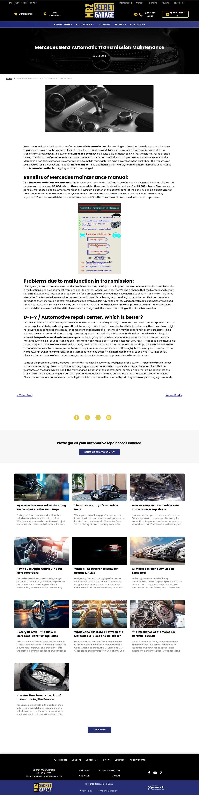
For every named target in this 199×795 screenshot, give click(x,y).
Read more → (25, 530)
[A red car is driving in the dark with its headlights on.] (99, 551)
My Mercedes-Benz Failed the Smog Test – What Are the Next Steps (41, 507)
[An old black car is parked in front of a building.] (99, 487)
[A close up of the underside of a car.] (157, 487)
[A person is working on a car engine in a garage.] (157, 614)
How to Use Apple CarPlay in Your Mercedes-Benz (39, 571)
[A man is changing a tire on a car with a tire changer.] (41, 677)
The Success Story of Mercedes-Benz (96, 507)
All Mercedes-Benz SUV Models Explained (153, 571)
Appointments (177, 14)
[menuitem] (140, 3)
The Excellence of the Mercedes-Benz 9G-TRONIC (154, 634)
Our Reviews (25, 13)
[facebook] (149, 773)
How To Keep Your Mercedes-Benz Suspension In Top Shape (155, 507)
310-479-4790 (43, 773)
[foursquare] (160, 773)
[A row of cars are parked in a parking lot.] (157, 551)
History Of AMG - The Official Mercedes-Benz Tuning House (37, 634)
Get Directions (55, 14)
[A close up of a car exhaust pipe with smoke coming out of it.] (41, 487)
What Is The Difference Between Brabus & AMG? (96, 571)
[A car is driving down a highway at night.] (41, 614)
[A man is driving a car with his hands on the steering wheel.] (41, 551)
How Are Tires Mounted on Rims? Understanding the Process (39, 697)
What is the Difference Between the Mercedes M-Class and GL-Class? (98, 634)
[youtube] (155, 773)
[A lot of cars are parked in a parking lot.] (99, 614)
